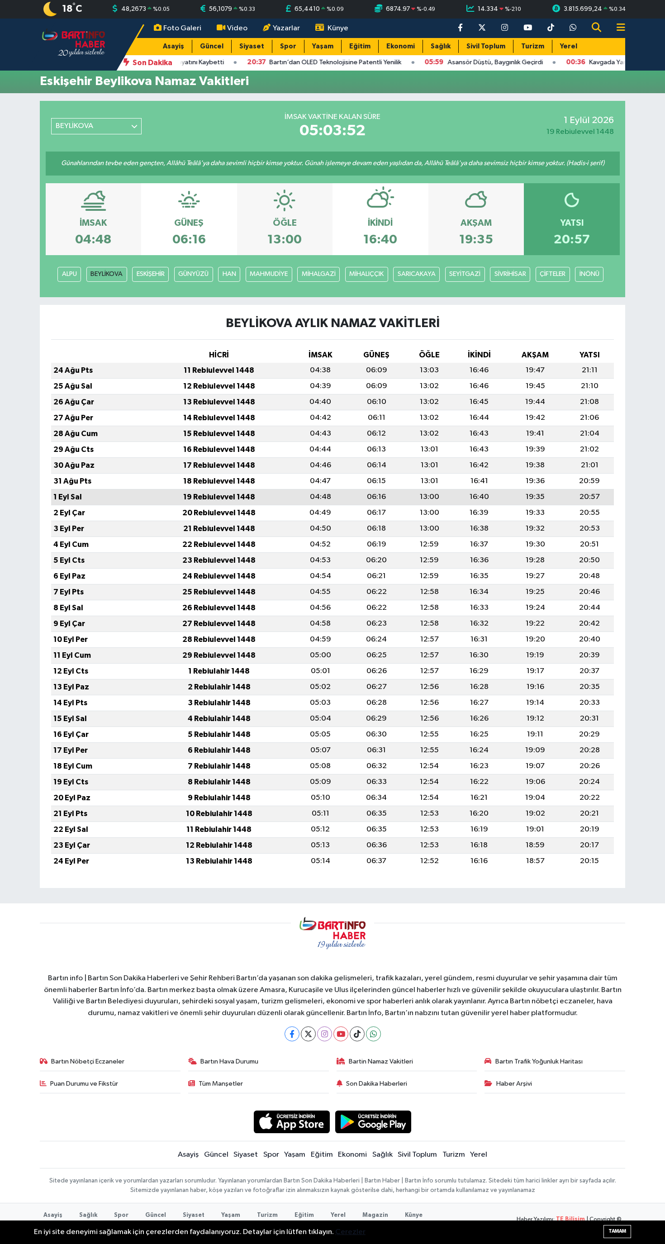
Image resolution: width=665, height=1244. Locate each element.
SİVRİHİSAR (510, 274)
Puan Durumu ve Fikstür (84, 1083)
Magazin (375, 1215)
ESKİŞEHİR (151, 274)
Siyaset (251, 46)
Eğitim (359, 46)
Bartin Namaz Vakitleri (381, 1061)
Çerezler (350, 1232)
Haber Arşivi (514, 1083)
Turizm (532, 46)
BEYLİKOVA (106, 274)
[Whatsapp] (373, 1033)
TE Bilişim (570, 1219)
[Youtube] (340, 1033)
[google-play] (373, 1121)
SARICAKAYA (417, 274)
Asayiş (173, 46)
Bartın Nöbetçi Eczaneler (87, 1061)
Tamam (617, 1231)
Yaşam (322, 46)
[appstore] (292, 1121)
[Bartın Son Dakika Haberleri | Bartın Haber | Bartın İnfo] (74, 44)
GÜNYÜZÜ (193, 274)
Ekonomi (400, 46)
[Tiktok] (357, 1033)
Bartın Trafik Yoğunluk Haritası (539, 1061)
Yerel (568, 46)
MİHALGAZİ (319, 274)
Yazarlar (286, 28)
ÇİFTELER (552, 274)
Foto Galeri (182, 28)
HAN (229, 274)
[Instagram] (324, 1033)
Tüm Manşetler (221, 1083)
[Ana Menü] (617, 28)
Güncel (211, 46)
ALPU (69, 274)
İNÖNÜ (589, 274)
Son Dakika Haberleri (376, 1083)
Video (237, 28)
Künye (338, 28)
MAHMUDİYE (269, 274)
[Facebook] (292, 1033)
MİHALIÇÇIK (366, 274)
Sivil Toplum (485, 46)
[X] (308, 1033)
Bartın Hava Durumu (229, 1061)
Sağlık (441, 46)
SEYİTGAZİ (464, 274)
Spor (288, 46)
